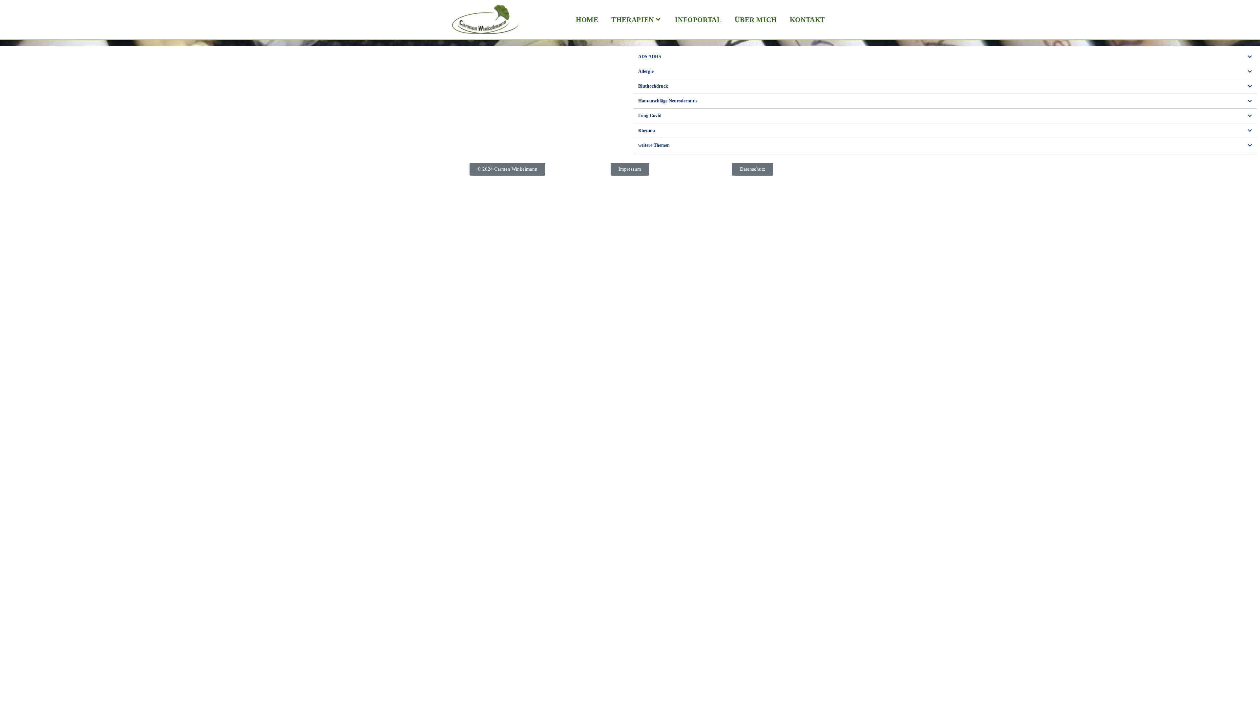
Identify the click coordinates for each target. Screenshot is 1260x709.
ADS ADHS (649, 56)
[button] (945, 57)
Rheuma (646, 130)
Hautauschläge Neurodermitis (667, 100)
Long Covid (650, 115)
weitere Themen (654, 145)
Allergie (646, 71)
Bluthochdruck (653, 86)
